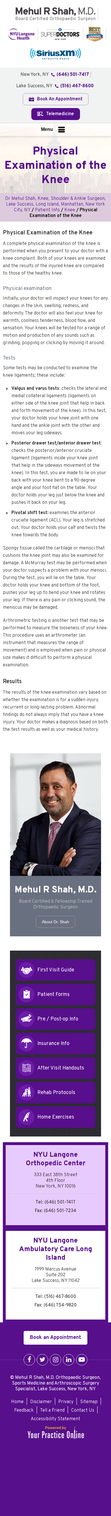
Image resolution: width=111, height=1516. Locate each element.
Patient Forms (53, 994)
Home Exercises (55, 1117)
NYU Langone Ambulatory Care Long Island (55, 1249)
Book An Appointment (59, 99)
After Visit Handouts (60, 1068)
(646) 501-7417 (73, 75)
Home (17, 1402)
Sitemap (89, 1402)
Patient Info (47, 210)
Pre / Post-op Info (57, 1019)
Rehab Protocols (56, 1092)
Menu (47, 129)
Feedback (24, 1410)
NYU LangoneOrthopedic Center (55, 1159)
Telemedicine (59, 114)
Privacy (65, 1402)
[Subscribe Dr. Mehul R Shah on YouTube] (81, 1359)
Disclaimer (41, 1402)
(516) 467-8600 (77, 86)
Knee (69, 210)
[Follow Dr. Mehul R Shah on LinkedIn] (68, 1359)
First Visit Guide (55, 970)
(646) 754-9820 (60, 1305)
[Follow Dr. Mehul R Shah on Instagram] (55, 1359)
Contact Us (82, 1410)
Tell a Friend (52, 1410)
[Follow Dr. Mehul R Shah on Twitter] (42, 1359)
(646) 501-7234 (60, 1211)
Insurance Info (53, 1043)
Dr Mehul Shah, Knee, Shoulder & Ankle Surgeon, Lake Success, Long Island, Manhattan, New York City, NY (55, 204)
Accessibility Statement (55, 1419)
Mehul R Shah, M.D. (55, 890)
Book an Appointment (55, 1337)
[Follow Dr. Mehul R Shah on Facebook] (29, 1359)
